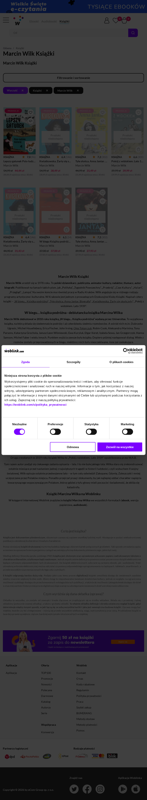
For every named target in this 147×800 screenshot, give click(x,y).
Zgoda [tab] (25, 361)
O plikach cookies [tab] (121, 361)
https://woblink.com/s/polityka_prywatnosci (35, 404)
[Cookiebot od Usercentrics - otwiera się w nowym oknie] (126, 351)
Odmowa (73, 447)
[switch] (55, 432)
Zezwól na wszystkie (120, 447)
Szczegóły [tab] (74, 361)
